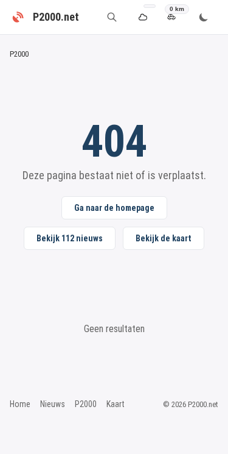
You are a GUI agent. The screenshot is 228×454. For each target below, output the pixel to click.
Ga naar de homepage (114, 208)
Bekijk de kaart (164, 238)
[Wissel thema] (203, 17)
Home (20, 404)
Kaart (115, 404)
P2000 (86, 404)
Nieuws (52, 404)
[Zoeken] (112, 17)
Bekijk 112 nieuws (69, 238)
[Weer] (142, 17)
